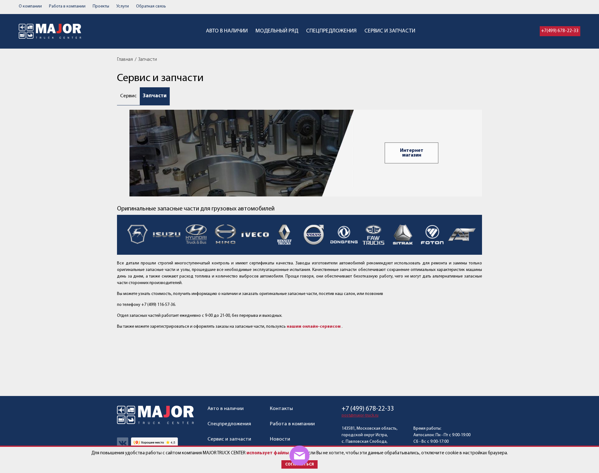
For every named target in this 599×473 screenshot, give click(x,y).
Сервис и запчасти (389, 31)
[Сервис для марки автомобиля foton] (432, 235)
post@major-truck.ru (360, 415)
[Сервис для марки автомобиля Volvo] (313, 235)
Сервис (128, 96)
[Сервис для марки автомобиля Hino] (225, 235)
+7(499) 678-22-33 (560, 31)
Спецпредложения (331, 31)
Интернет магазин (411, 153)
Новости (280, 439)
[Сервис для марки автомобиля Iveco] (255, 235)
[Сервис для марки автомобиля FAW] (373, 235)
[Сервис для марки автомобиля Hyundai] (196, 235)
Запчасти (155, 96)
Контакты (281, 408)
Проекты (101, 6)
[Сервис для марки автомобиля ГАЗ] (137, 235)
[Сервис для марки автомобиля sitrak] (402, 235)
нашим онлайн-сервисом (314, 326)
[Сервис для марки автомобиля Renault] (284, 235)
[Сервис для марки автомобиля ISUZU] (167, 235)
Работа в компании (67, 6)
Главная (125, 59)
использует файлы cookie (275, 453)
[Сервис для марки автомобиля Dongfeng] (344, 235)
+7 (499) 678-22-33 (368, 409)
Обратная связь (151, 6)
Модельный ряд (277, 31)
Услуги (122, 6)
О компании (30, 6)
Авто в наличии (227, 31)
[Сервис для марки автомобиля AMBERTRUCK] (461, 235)
